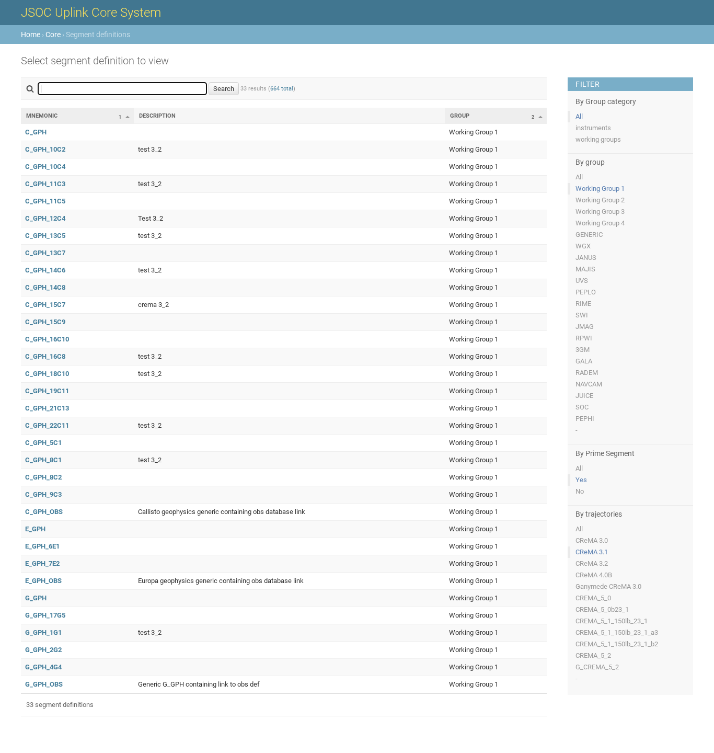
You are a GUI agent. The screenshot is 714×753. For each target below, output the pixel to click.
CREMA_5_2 (593, 655)
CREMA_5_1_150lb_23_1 (611, 621)
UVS (581, 280)
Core (53, 34)
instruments (593, 128)
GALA (583, 361)
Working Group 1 (600, 188)
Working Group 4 (600, 223)
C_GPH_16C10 (47, 339)
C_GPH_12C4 (45, 218)
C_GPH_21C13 (47, 408)
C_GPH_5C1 (43, 443)
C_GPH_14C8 (45, 287)
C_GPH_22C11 (47, 425)
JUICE (584, 396)
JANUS (585, 257)
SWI (581, 315)
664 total (281, 88)
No (579, 491)
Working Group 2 (600, 200)
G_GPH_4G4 (43, 667)
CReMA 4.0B (593, 575)
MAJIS (585, 269)
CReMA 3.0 (591, 540)
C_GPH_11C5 (45, 201)
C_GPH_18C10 (47, 374)
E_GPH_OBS (43, 581)
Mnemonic (41, 115)
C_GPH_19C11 (47, 391)
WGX (583, 246)
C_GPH (36, 132)
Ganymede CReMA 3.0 (608, 586)
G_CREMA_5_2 (597, 667)
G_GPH (36, 598)
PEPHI (584, 419)
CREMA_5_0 (593, 598)
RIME (583, 303)
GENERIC (589, 234)
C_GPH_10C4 (45, 166)
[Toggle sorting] (127, 116)
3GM (582, 349)
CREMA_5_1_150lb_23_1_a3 (616, 632)
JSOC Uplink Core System (91, 12)
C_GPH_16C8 (45, 356)
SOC (582, 407)
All (579, 116)
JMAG (584, 326)
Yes (581, 480)
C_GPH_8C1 (43, 460)
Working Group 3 (600, 211)
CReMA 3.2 (591, 563)
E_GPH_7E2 (42, 563)
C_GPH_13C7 (45, 253)
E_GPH (35, 529)
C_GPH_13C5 (45, 235)
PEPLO (585, 292)
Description (157, 115)
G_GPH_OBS (44, 684)
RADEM (586, 372)
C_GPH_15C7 (45, 305)
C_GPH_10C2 (45, 149)
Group (459, 115)
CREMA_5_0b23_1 (602, 609)
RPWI (583, 338)
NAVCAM (588, 384)
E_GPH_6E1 (42, 546)
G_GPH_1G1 (43, 632)
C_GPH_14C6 (45, 270)
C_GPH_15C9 (45, 322)
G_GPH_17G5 (45, 615)
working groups (598, 139)
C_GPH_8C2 (43, 477)
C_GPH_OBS (44, 512)
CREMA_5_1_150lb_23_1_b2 (616, 644)
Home (30, 34)
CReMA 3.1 (591, 552)
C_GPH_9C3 (43, 494)
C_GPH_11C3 (45, 184)
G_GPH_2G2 (43, 650)
